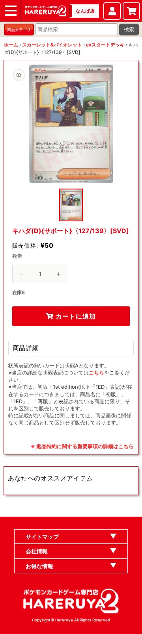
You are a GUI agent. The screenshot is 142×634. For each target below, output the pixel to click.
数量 (17, 256)
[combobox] (76, 29)
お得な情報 (39, 566)
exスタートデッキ (105, 45)
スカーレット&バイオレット (52, 45)
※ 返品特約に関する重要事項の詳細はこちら (82, 446)
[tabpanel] (71, 124)
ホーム (11, 45)
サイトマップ (42, 536)
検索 (129, 29)
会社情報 (37, 551)
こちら (96, 372)
